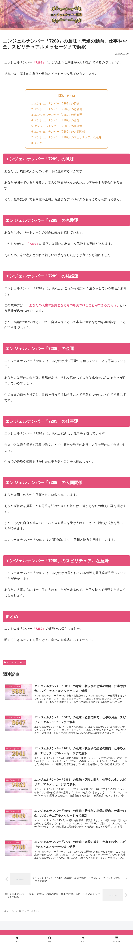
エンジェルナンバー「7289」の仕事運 (58, 126)
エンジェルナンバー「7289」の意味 (56, 103)
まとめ (38, 142)
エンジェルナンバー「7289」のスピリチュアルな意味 (67, 137)
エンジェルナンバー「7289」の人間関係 (59, 131)
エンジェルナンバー (16, 662)
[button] (123, 642)
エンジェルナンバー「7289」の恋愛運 (58, 109)
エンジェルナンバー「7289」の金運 (56, 120)
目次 (61, 95)
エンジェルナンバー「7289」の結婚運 (58, 114)
